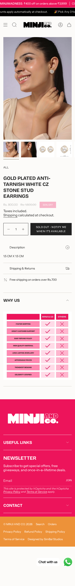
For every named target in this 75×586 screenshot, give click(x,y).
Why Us (11, 300)
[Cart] (69, 25)
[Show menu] (5, 25)
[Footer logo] (33, 418)
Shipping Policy (55, 531)
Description (17, 247)
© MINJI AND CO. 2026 (17, 524)
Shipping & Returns (22, 268)
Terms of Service (36, 491)
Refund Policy (33, 531)
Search (40, 524)
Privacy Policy (11, 491)
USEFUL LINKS (17, 442)
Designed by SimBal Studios (45, 539)
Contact (12, 505)
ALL (6, 167)
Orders (52, 524)
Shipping (10, 215)
